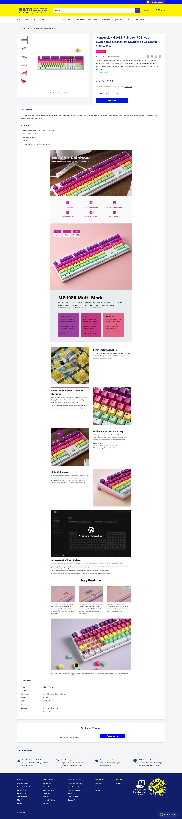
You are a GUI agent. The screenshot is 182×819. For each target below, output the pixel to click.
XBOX (55, 20)
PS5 (26, 20)
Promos (128, 20)
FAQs (70, 793)
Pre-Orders (106, 20)
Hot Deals (45, 797)
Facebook (98, 783)
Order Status (139, 20)
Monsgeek (100, 56)
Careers (119, 783)
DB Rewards (46, 803)
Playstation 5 (21, 790)
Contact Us (72, 800)
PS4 (33, 20)
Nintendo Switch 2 (23, 787)
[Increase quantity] (117, 93)
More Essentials (93, 20)
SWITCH (44, 20)
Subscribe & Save (157, 2)
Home (19, 20)
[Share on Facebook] (148, 56)
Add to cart (112, 100)
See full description (102, 72)
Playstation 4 (21, 793)
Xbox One (20, 800)
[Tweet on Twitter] (156, 56)
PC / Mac (66, 20)
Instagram (98, 790)
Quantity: (99, 93)
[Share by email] (160, 56)
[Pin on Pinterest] (152, 56)
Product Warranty (74, 790)
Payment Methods (48, 800)
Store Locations (73, 797)
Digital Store (118, 20)
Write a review (112, 736)
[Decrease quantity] (106, 93)
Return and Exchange (75, 783)
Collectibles (80, 20)
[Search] (137, 10)
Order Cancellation (74, 787)
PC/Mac (20, 803)
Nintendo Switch (22, 783)
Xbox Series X (22, 797)
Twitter (97, 787)
